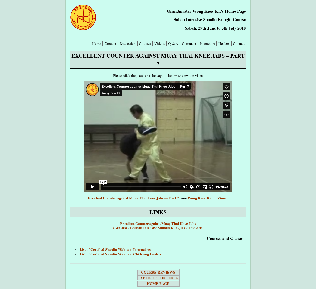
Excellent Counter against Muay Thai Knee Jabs (158, 223)
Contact (238, 43)
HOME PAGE (158, 283)
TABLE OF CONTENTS (158, 277)
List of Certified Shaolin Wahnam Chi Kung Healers (120, 254)
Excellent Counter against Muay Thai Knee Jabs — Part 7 (133, 198)
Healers (223, 43)
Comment (189, 43)
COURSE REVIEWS (158, 272)
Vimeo (222, 198)
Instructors (207, 43)
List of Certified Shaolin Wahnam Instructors (115, 249)
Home (96, 43)
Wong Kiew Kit (200, 198)
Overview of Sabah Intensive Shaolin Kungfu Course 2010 (158, 227)
